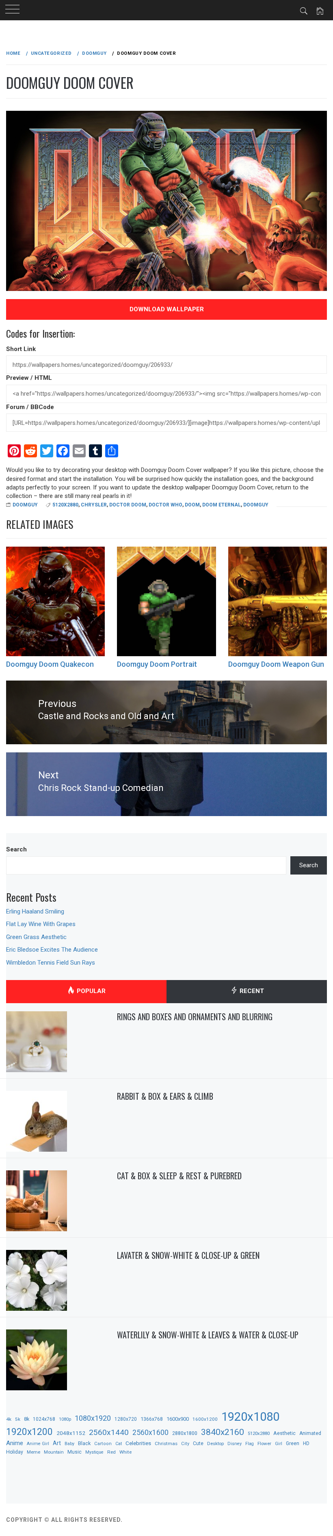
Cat (118, 1443)
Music (74, 1452)
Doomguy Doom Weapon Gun (276, 664)
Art (57, 1443)
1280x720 (126, 1419)
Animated (310, 1433)
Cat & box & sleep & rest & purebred (179, 1176)
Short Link (21, 349)
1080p (65, 1419)
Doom (192, 505)
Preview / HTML (29, 377)
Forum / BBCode (30, 407)
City (185, 1443)
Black (84, 1443)
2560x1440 (109, 1432)
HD (306, 1443)
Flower (264, 1443)
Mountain (54, 1452)
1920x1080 (250, 1417)
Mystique (94, 1452)
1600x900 (177, 1419)
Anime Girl (38, 1443)
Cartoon (103, 1443)
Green (292, 1443)
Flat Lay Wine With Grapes (41, 924)
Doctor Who (165, 505)
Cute (198, 1443)
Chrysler (94, 505)
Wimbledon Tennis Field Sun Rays (50, 962)
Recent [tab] (251, 991)
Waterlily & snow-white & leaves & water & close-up (207, 1335)
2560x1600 (150, 1432)
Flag (249, 1443)
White (125, 1452)
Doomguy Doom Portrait (157, 664)
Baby (69, 1443)
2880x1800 (184, 1433)
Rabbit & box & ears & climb (165, 1096)
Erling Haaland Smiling (35, 911)
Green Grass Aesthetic (36, 937)
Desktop (215, 1443)
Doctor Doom (127, 505)
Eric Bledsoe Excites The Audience (52, 949)
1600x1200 (205, 1419)
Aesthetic (284, 1433)
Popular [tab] (90, 991)
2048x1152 (70, 1433)
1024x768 (44, 1419)
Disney (234, 1443)
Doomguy (25, 505)
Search (16, 849)
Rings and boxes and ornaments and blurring (194, 1016)
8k (26, 1419)
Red (111, 1452)
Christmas (166, 1443)
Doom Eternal (221, 505)
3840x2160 (222, 1432)
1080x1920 (93, 1418)
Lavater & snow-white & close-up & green (188, 1255)
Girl (278, 1443)
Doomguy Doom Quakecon (50, 664)
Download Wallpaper (167, 309)
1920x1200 (29, 1431)
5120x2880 (65, 505)
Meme (33, 1452)
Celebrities (138, 1443)
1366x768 (152, 1419)
